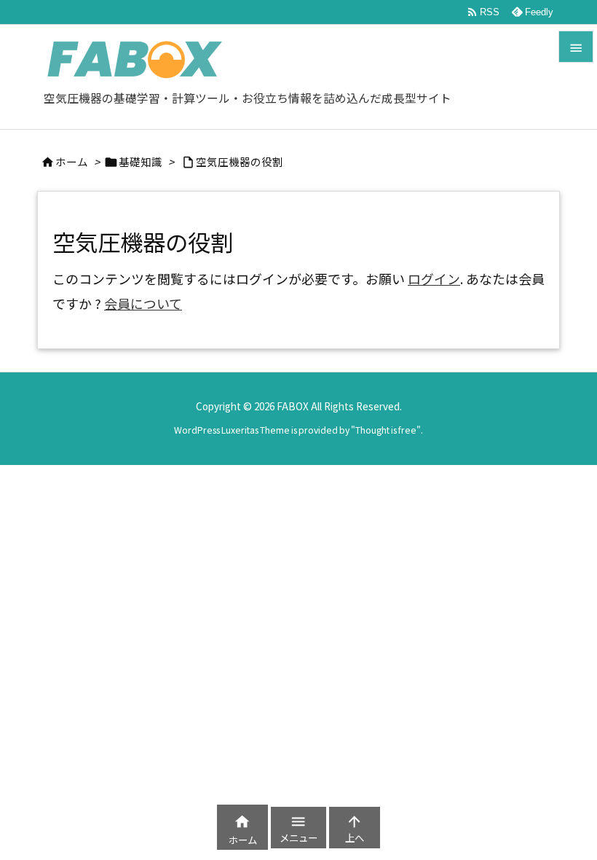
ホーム (71, 161)
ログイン (434, 278)
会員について (143, 303)
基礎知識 (140, 161)
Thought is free (385, 430)
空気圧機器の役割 (239, 161)
